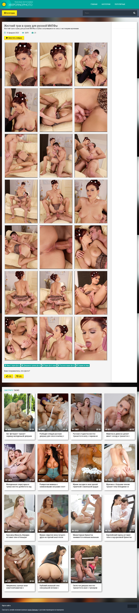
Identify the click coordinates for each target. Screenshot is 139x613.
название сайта (17, 4)
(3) (9, 376)
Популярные (120, 4)
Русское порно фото (66, 365)
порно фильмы (33, 610)
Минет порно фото (13, 365)
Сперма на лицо (83, 365)
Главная (94, 4)
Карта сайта (6, 606)
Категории (106, 4)
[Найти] (134, 13)
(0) (20, 376)
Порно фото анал (50, 365)
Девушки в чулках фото (31, 365)
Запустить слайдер (15, 38)
